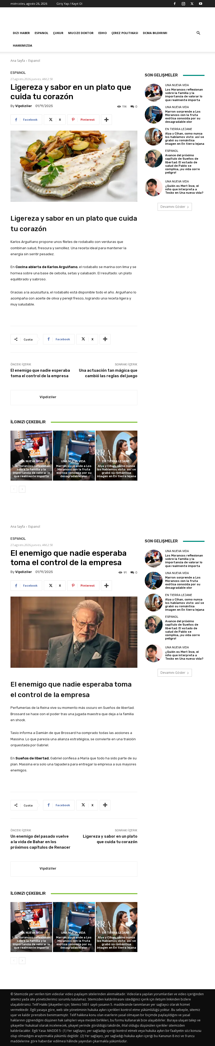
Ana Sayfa (17, 60)
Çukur (58, 33)
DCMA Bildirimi (155, 33)
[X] (192, 3)
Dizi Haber (21, 33)
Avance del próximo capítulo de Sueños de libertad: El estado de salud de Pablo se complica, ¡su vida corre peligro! (182, 164)
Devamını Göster (172, 206)
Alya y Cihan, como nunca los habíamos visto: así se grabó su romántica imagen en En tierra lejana (116, 471)
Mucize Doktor (81, 33)
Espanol (41, 33)
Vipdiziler (23, 106)
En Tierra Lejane (116, 461)
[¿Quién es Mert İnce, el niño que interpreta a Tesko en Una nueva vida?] (154, 187)
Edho (102, 33)
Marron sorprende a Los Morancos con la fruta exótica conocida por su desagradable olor (74, 471)
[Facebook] (175, 3)
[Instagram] (183, 3)
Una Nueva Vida (31, 461)
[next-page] (22, 489)
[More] (106, 119)
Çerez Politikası (124, 33)
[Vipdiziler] (25, 397)
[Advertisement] (143, 19)
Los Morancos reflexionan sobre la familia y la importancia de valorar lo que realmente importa (31, 471)
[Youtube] (201, 3)
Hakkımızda (22, 45)
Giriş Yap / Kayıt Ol (69, 3)
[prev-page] (13, 489)
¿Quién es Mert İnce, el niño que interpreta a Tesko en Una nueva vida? (184, 189)
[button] (198, 33)
